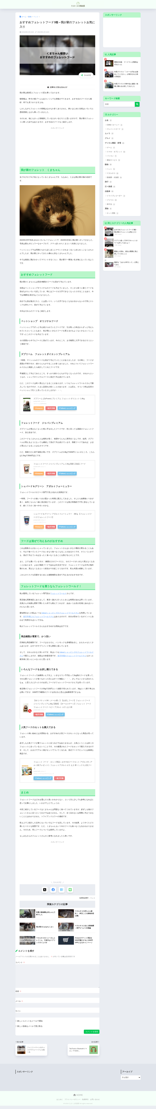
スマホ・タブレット (116, 152)
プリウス (112, 200)
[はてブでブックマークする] (62, 890)
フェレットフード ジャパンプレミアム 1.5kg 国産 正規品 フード (60, 464)
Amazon (39, 408)
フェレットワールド (58, 593)
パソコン (111, 156)
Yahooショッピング (67, 408)
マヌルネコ (112, 173)
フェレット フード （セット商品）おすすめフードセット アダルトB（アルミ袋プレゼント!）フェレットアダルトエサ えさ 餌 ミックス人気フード (63, 765)
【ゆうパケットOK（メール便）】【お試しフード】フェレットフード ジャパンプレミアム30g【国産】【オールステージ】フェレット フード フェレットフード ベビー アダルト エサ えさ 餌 (63, 703)
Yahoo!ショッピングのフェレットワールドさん (60, 613)
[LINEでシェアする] (70, 890)
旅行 (108, 182)
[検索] (137, 104)
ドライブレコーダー (116, 196)
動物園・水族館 (114, 177)
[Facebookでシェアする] (53, 890)
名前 (18, 991)
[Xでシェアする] (45, 890)
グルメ (109, 138)
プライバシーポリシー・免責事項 (76, 1099)
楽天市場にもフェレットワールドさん (38, 617)
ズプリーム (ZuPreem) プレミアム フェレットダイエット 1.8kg (59, 399)
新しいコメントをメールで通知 (30, 1021)
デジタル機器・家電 (114, 143)
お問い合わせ (95, 1099)
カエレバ (43, 401)
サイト (18, 1011)
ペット (92, 898)
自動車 (109, 191)
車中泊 (110, 204)
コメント (20, 962)
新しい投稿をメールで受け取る (30, 1026)
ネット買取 (112, 213)
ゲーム (110, 147)
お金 (108, 120)
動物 (108, 164)
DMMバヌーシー (114, 125)
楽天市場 (51, 408)
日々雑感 (110, 186)
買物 (108, 209)
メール (19, 1001)
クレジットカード (115, 129)
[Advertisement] (57, 145)
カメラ (109, 133)
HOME (79, 1095)
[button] (57, 55)
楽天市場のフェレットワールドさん (72, 656)
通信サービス (113, 160)
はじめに (59, 1099)
